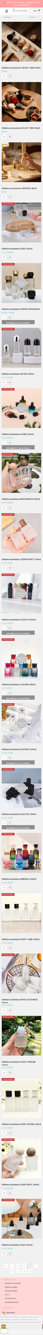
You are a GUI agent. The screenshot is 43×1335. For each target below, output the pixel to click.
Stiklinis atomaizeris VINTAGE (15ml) (19, 188)
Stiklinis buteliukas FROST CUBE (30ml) (21, 939)
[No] (4, 1331)
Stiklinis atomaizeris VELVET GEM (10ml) (21, 68)
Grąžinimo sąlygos (11, 1287)
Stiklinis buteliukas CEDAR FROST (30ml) (21, 559)
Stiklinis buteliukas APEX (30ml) (17, 249)
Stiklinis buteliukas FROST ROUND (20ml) (21, 1124)
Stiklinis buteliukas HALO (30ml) (17, 1245)
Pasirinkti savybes (4, 76)
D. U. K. (7, 1294)
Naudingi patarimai (11, 1302)
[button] (6, 11)
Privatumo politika (11, 1291)
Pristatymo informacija (12, 1283)
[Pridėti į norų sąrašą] (10, 76)
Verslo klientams (10, 1298)
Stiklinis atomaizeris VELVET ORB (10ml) (21, 128)
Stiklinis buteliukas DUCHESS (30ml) (19, 749)
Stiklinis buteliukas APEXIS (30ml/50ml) (21, 309)
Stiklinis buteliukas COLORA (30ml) (19, 684)
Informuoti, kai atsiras (18, 323)
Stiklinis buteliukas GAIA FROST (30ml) (20, 1185)
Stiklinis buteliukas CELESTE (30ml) (19, 620)
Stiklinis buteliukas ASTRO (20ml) (18, 374)
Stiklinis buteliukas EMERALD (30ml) (19, 879)
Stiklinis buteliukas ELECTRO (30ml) (19, 814)
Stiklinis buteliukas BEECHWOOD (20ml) (21, 499)
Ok (4, 1326)
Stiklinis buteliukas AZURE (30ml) (18, 434)
